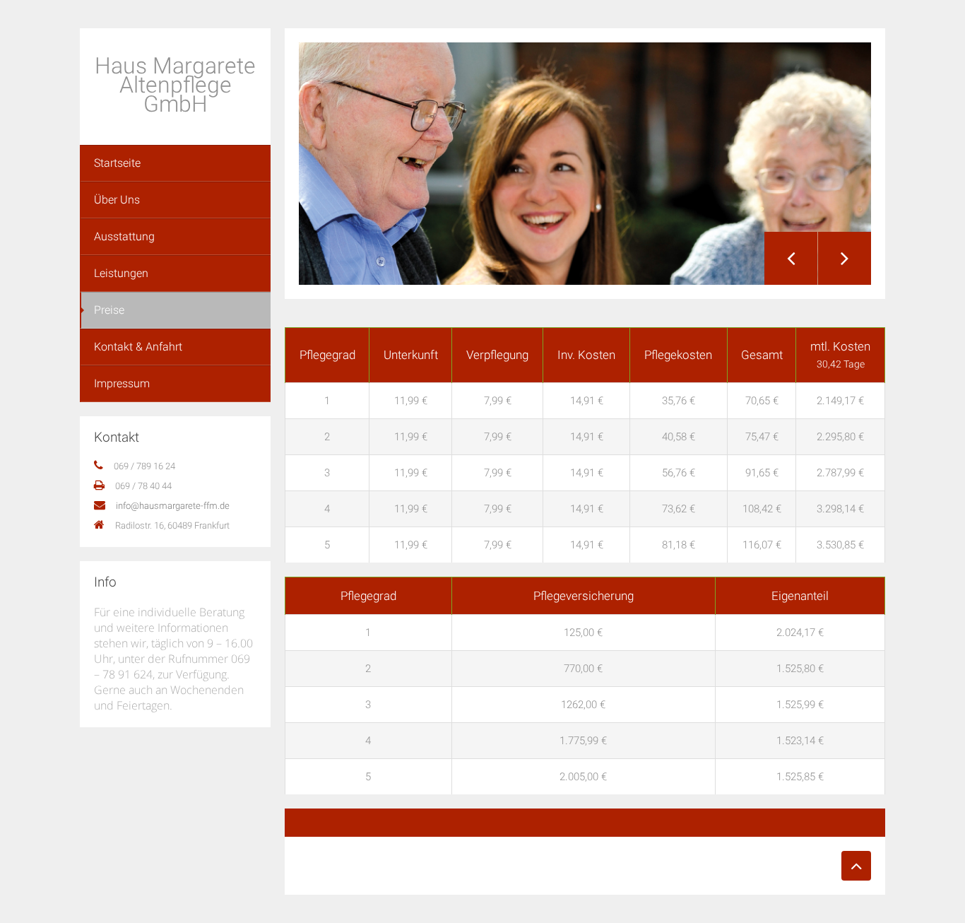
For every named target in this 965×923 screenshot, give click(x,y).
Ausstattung (124, 236)
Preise (109, 310)
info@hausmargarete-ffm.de (173, 505)
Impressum (122, 383)
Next (844, 258)
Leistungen (121, 273)
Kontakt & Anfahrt (138, 346)
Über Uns (117, 199)
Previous (790, 258)
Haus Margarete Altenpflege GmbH (175, 84)
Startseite (117, 163)
